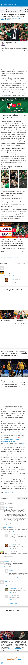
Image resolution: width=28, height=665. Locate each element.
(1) (11, 648)
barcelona (5, 257)
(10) (20, 648)
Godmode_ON (7, 272)
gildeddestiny (7, 551)
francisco (17, 257)
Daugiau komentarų (14, 603)
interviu (8, 648)
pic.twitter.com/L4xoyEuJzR (8, 441)
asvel (5, 492)
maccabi (7, 492)
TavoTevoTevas (7, 527)
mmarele (6, 507)
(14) (23, 325)
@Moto (17, 439)
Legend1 (11, 595)
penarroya (13, 257)
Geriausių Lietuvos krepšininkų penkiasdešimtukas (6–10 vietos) (20, 323)
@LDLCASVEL (14, 437)
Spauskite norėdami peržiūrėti (14, 597)
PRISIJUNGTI (24, 4)
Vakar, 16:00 (3, 324)
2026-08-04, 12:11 (18, 650)
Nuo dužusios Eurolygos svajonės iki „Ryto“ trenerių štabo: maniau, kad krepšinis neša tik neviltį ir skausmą (7, 644)
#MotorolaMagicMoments (8, 439)
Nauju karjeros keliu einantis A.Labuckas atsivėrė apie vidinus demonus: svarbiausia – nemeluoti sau (21, 644)
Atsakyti (5, 275)
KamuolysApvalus (13, 588)
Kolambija (6, 561)
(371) (5, 322)
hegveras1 (11, 570)
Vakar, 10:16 (17, 327)
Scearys (6, 581)
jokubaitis (11, 492)
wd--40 (10, 534)
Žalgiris (9, 257)
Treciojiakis (11, 279)
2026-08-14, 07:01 (4, 650)
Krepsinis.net (8, 43)
